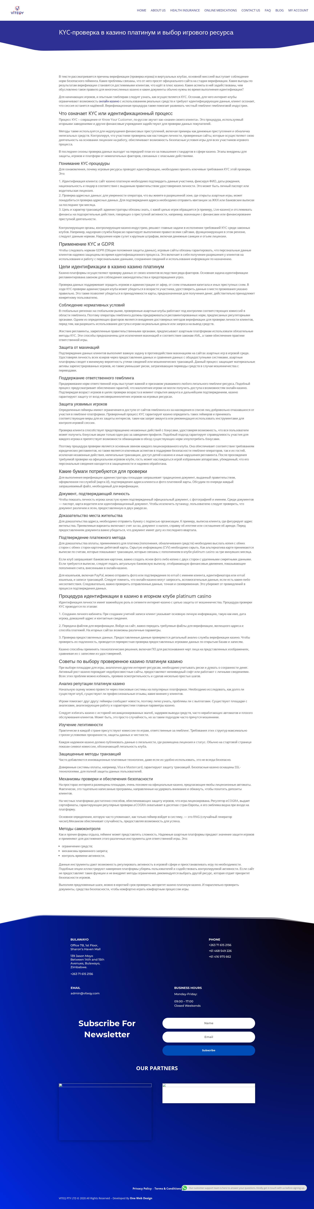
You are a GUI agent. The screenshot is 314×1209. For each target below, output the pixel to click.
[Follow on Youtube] (171, 1173)
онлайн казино (109, 101)
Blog (279, 10)
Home (141, 10)
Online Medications (220, 10)
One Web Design (141, 1198)
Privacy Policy (142, 1188)
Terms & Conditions (167, 1188)
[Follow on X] (142, 1173)
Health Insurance (185, 10)
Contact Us (250, 10)
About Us (158, 10)
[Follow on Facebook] (128, 1173)
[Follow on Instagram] (185, 1173)
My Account (298, 10)
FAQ (268, 10)
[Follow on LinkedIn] (157, 1173)
